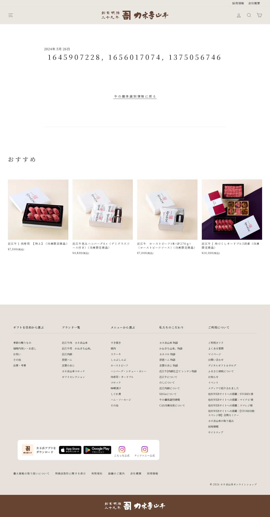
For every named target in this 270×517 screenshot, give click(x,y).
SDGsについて (168, 394)
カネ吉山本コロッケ (73, 371)
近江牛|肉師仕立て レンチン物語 (178, 371)
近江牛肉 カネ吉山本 (75, 343)
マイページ (214, 354)
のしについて (167, 382)
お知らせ (213, 377)
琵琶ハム (67, 360)
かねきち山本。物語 (170, 348)
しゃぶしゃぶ (118, 360)
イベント (213, 382)
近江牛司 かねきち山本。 (77, 348)
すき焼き (116, 343)
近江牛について (168, 377)
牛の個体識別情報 (169, 399)
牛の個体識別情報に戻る (135, 96)
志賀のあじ (68, 365)
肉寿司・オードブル (122, 377)
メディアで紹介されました (223, 388)
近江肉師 (67, 354)
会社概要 (254, 3)
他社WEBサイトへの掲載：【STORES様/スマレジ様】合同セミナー (231, 413)
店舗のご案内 (116, 473)
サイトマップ (215, 432)
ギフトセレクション (73, 377)
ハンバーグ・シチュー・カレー (128, 371)
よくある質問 (216, 348)
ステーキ (116, 354)
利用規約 (97, 473)
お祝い (17, 354)
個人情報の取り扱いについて (31, 473)
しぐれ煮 (116, 394)
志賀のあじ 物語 (168, 365)
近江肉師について (169, 388)
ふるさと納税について (221, 371)
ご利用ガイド (216, 343)
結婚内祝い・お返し (24, 348)
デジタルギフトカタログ (222, 365)
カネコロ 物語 (167, 354)
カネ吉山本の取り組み (221, 421)
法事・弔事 (19, 365)
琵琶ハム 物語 (167, 360)
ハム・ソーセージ (121, 399)
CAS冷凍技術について (172, 405)
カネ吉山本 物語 (168, 343)
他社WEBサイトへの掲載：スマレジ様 (230, 405)
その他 (17, 360)
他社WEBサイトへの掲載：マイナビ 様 (230, 399)
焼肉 (113, 348)
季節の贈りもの (22, 343)
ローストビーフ (119, 365)
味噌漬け (116, 388)
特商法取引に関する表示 (70, 473)
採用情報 (238, 3)
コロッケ (116, 382)
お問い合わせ (216, 360)
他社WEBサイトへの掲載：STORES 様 (230, 394)
